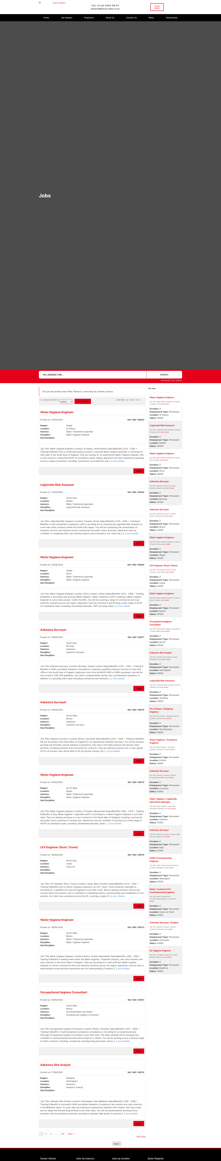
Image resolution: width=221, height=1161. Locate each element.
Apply (138, 471)
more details (119, 461)
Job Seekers (66, 17)
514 (62, 1134)
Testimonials (171, 17)
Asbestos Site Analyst (55, 1064)
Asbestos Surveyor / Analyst (164, 922)
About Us (110, 17)
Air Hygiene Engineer (160, 950)
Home (46, 17)
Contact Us (131, 17)
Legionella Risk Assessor (57, 484)
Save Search (82, 401)
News (151, 17)
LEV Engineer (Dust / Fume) (59, 847)
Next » (71, 1134)
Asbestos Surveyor (53, 629)
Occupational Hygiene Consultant (63, 992)
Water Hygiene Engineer (57, 412)
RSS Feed (141, 1136)
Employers (89, 17)
